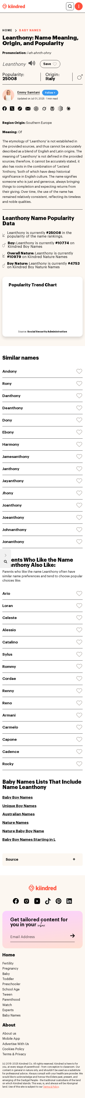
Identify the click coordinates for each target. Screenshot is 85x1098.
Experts (8, 1010)
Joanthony (12, 505)
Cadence (10, 752)
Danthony (11, 396)
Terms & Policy (51, 1087)
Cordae (9, 678)
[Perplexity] (52, 108)
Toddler (8, 979)
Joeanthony (13, 517)
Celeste (9, 618)
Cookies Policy (13, 1049)
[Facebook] (4, 108)
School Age (11, 989)
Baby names (30, 30)
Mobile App (11, 1038)
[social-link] (16, 901)
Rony (7, 383)
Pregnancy (10, 968)
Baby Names (11, 1015)
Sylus (7, 654)
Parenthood (11, 999)
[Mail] (28, 108)
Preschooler (11, 984)
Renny (8, 691)
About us (9, 1033)
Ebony (8, 432)
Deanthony (12, 408)
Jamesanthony (15, 457)
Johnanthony (14, 530)
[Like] (79, 371)
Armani (9, 715)
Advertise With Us (15, 1044)
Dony (7, 420)
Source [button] (12, 859)
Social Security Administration (47, 331)
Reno (7, 703)
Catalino (10, 642)
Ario (6, 593)
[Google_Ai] (60, 108)
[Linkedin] (19, 108)
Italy (50, 79)
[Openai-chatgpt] (36, 108)
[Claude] (68, 108)
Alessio (9, 630)
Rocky (8, 764)
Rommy (9, 666)
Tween (7, 994)
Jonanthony (13, 542)
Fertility (7, 963)
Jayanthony (13, 481)
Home (7, 30)
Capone (9, 739)
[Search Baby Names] (5, 562)
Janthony (10, 469)
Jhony (7, 493)
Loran (7, 606)
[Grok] (44, 108)
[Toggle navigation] (79, 6)
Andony (9, 371)
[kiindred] (13, 6)
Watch (7, 1005)
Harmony (10, 444)
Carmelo (10, 727)
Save (47, 64)
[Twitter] (12, 108)
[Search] (70, 6)
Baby (6, 973)
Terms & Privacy (14, 1054)
